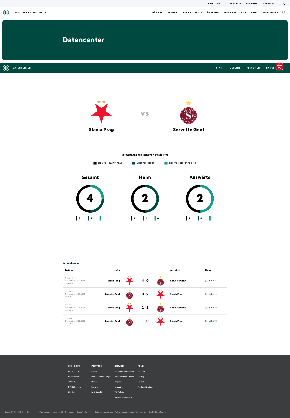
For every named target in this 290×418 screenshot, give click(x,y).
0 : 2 (145, 294)
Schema (213, 280)
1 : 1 (145, 307)
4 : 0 (145, 281)
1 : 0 (145, 321)
